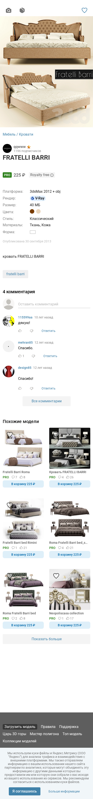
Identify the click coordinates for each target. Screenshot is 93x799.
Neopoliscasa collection (66, 613)
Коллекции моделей (19, 741)
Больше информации (64, 791)
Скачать (60, 407)
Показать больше (47, 639)
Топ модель (72, 734)
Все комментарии (47, 401)
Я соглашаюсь (24, 791)
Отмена (32, 407)
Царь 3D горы (14, 734)
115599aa (25, 317)
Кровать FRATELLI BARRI (67, 472)
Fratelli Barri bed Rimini (20, 542)
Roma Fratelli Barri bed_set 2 (69, 542)
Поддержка (69, 727)
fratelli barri (15, 274)
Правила (48, 727)
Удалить (60, 407)
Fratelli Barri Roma (16, 472)
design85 (24, 367)
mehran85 (25, 342)
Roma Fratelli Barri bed (19, 613)
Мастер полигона (44, 734)
